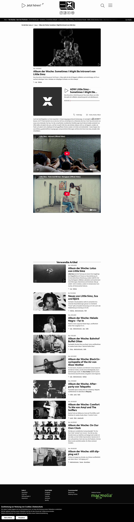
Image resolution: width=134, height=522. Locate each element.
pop (84, 328)
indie (87, 328)
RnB (85, 310)
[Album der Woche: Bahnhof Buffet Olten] (49, 344)
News (35, 25)
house (81, 462)
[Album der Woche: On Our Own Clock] (49, 430)
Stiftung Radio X (26, 496)
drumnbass (87, 462)
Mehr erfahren (8, 518)
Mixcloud (47, 498)
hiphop (40, 82)
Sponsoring (71, 492)
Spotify (47, 500)
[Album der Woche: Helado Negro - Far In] (49, 323)
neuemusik (80, 418)
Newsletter (25, 492)
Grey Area (67, 119)
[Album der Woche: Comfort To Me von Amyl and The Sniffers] (49, 410)
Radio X (31, 25)
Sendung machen (72, 494)
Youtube (47, 496)
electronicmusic (79, 310)
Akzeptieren (21, 518)
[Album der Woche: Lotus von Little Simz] (49, 273)
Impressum (25, 498)
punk (75, 394)
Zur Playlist (128, 20)
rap (36, 82)
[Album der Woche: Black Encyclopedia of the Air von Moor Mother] (49, 364)
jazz (71, 328)
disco (71, 349)
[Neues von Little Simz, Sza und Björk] (49, 301)
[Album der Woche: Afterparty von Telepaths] (49, 389)
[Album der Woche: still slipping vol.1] (49, 457)
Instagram (47, 492)
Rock (79, 394)
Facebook (47, 494)
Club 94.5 (24, 494)
